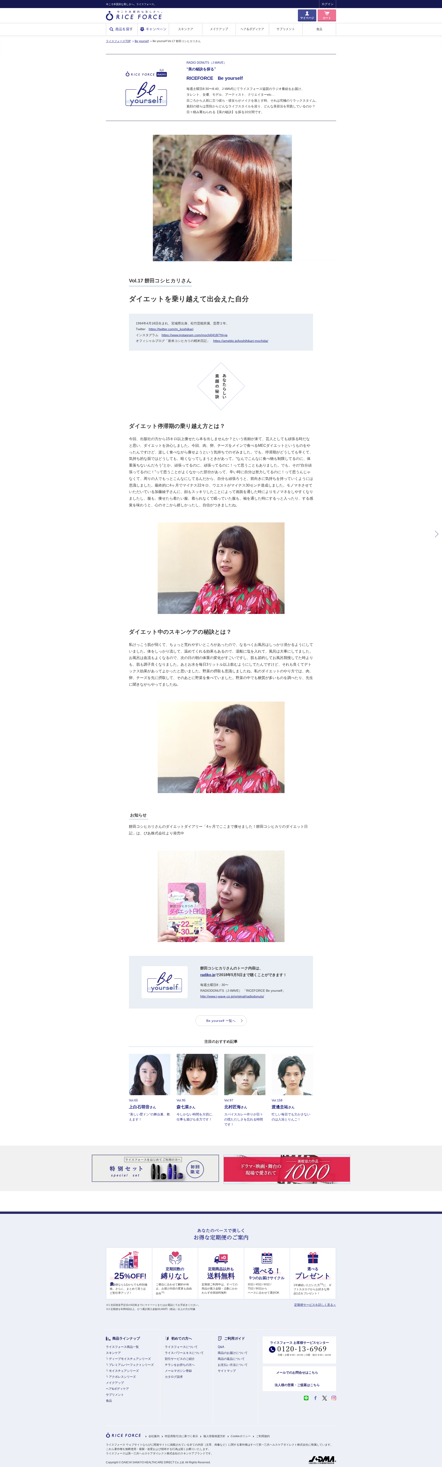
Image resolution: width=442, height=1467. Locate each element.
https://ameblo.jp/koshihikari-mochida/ (240, 341)
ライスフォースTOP (118, 41)
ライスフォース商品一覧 (122, 1347)
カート (327, 18)
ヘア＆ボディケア (252, 29)
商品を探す (124, 29)
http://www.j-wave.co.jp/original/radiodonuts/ (232, 996)
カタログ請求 (174, 1376)
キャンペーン (156, 29)
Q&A (221, 1347)
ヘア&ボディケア (117, 1388)
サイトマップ (227, 1370)
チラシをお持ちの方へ (180, 1365)
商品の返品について (231, 1359)
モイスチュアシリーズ (124, 1370)
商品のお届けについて (233, 1353)
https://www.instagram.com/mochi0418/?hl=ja (194, 335)
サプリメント (285, 29)
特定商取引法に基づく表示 (181, 1436)
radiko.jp (207, 975)
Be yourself (142, 41)
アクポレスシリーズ (122, 1376)
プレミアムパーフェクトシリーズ (131, 1365)
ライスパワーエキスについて (184, 1353)
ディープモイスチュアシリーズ (130, 1359)
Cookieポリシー (241, 1436)
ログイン (328, 4)
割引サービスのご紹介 (180, 1359)
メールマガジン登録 (178, 1370)
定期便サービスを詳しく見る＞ (315, 1305)
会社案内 (154, 1436)
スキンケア (185, 29)
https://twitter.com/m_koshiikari (171, 329)
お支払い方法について (233, 1365)
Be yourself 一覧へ (221, 1021)
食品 (319, 29)
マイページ (307, 18)
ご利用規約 (263, 1436)
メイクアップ (219, 29)
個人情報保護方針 (214, 1436)
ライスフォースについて (181, 1347)
